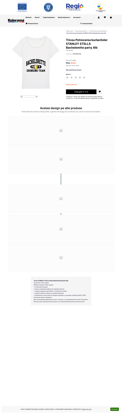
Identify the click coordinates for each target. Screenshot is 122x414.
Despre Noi (95, 1)
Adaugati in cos (81, 92)
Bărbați (28, 17)
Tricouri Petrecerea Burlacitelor (97, 31)
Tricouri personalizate (81, 31)
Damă (37, 17)
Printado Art (77, 54)
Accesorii (76, 17)
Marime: (68, 74)
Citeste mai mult (86, 409)
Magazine (86, 1)
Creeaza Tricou (75, 1)
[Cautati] (81, 23)
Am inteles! (114, 409)
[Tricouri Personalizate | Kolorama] (16, 20)
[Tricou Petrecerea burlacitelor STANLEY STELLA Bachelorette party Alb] (67, 78)
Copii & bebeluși (48, 17)
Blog (103, 1)
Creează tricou (32, 23)
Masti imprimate (64, 17)
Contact (110, 1)
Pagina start (69, 31)
